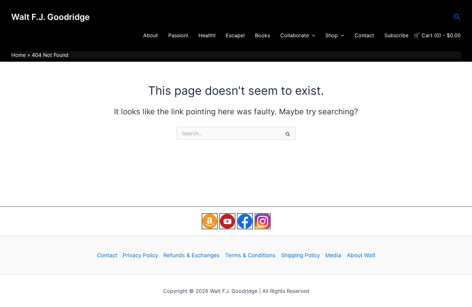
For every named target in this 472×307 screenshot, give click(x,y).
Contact (364, 35)
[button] (457, 17)
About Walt (361, 255)
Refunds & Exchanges (191, 255)
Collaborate (294, 35)
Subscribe (396, 35)
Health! (206, 35)
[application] (312, 35)
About (150, 35)
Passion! (178, 35)
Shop (331, 35)
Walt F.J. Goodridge (50, 17)
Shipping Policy (300, 255)
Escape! (235, 35)
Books (262, 35)
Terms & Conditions (250, 255)
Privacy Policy (140, 255)
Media (333, 255)
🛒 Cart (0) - (437, 35)
